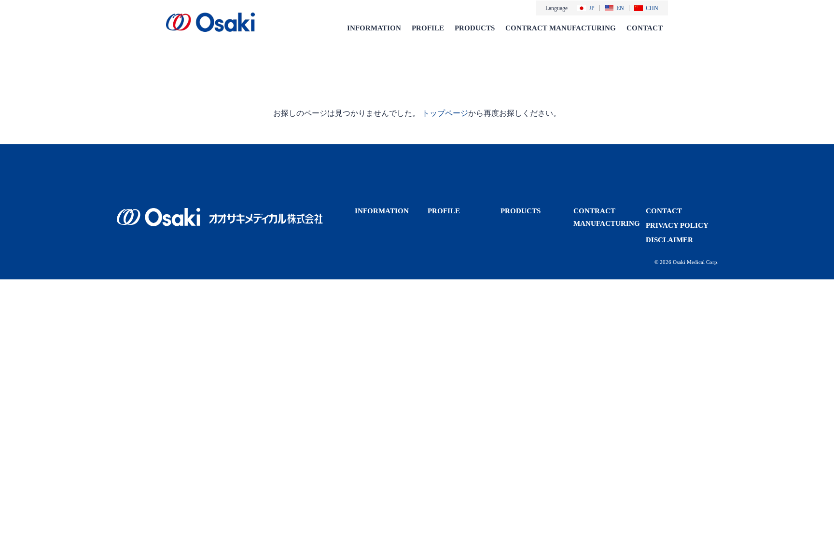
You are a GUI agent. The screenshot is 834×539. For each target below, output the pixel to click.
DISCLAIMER (669, 240)
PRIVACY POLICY (677, 225)
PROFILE (428, 28)
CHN (652, 8)
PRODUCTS (475, 28)
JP (592, 8)
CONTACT (644, 28)
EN (620, 8)
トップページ (445, 113)
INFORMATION (374, 28)
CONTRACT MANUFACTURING (560, 28)
